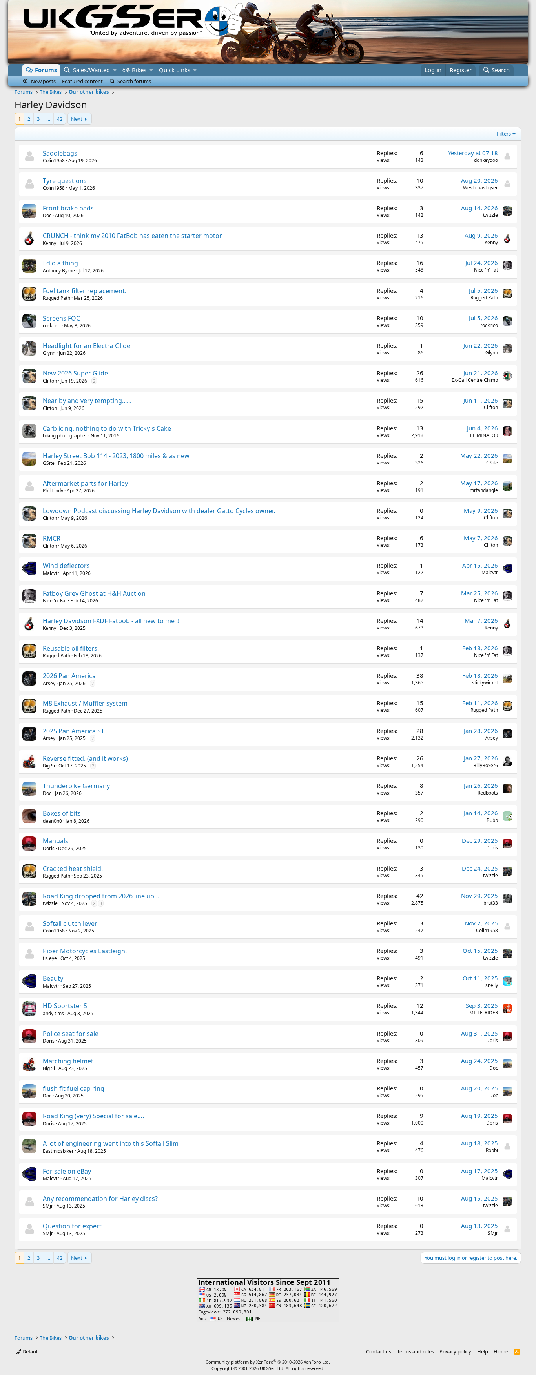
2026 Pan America (69, 675)
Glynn (49, 353)
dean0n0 (52, 821)
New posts (43, 81)
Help (482, 1351)
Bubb (492, 820)
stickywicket (485, 682)
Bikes (139, 70)
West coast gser (480, 187)
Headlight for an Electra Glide (86, 345)
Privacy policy (455, 1351)
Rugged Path (56, 298)
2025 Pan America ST (73, 731)
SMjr (48, 1206)
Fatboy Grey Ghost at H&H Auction (94, 593)
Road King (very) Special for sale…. (93, 1116)
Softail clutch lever (70, 923)
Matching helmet (68, 1061)
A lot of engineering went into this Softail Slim (111, 1143)
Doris (49, 848)
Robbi (492, 1150)
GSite (49, 463)
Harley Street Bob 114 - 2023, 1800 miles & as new (116, 456)
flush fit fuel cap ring (73, 1088)
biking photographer (65, 435)
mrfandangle (484, 490)
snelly (491, 985)
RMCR (51, 538)
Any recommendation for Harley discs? (100, 1198)
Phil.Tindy (53, 490)
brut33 (490, 903)
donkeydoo (486, 160)
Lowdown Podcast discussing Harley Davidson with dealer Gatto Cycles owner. (159, 510)
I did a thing (60, 263)
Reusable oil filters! (71, 648)
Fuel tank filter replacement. (84, 291)
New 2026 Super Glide (75, 373)
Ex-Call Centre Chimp (475, 380)
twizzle (490, 215)
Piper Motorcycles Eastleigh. (85, 951)
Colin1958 (54, 160)
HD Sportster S (65, 1005)
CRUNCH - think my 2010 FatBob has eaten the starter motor (132, 235)
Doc (47, 215)
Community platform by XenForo (268, 1362)
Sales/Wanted (91, 70)
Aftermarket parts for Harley (85, 483)
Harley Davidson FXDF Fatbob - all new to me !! (111, 621)
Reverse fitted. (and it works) (85, 758)
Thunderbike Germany (76, 786)
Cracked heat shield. (73, 868)
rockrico (51, 325)
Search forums (134, 81)
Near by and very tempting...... (87, 400)
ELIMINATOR (484, 435)
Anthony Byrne (59, 270)
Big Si (49, 765)
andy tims (53, 1013)
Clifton (50, 380)
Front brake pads (68, 208)
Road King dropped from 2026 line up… (101, 896)
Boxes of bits (62, 813)
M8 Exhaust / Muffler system (85, 703)
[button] (114, 70)
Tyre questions (65, 180)
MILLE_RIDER (483, 1012)
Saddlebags (60, 153)
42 (59, 118)
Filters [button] (504, 133)
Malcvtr (51, 573)
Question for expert (72, 1226)
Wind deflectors (66, 565)
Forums (46, 70)
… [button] (48, 118)
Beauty (53, 978)
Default (30, 1351)
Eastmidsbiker (58, 1151)
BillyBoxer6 (485, 765)
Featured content (82, 81)
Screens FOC (61, 318)
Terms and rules (415, 1351)
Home (501, 1351)
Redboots (488, 792)
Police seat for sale (70, 1033)
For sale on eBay (67, 1171)
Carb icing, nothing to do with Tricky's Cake (107, 428)
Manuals (55, 840)
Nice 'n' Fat (486, 270)
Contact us (378, 1351)
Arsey (49, 683)
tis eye (50, 958)
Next (76, 118)
